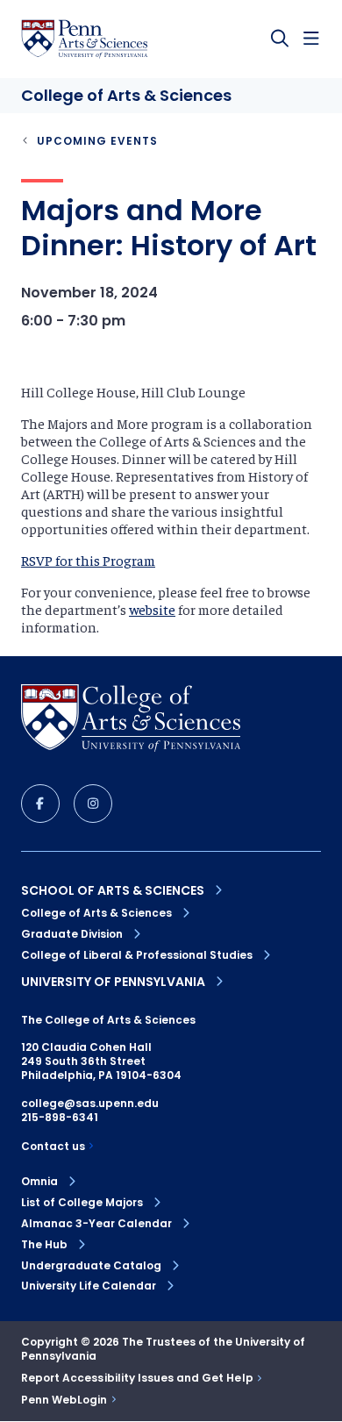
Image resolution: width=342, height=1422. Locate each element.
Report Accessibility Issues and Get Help (137, 1378)
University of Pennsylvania (113, 981)
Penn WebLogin (64, 1400)
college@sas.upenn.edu (90, 1103)
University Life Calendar (88, 1286)
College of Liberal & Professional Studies (137, 954)
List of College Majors (82, 1203)
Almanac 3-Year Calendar (96, 1224)
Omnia (39, 1182)
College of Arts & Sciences (96, 912)
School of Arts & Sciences (112, 890)
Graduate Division (72, 933)
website (152, 609)
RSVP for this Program (88, 559)
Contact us (53, 1147)
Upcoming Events (97, 140)
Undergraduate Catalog (91, 1266)
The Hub (44, 1245)
